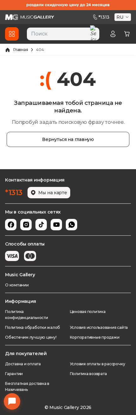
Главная (20, 49)
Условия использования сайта (99, 327)
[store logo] (29, 17)
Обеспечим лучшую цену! (31, 337)
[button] (123, 17)
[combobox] (63, 34)
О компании (17, 285)
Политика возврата (88, 373)
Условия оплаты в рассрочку (97, 363)
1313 (103, 17)
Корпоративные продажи (95, 337)
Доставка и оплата (23, 363)
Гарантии (14, 373)
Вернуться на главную (68, 139)
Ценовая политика (88, 311)
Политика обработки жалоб (32, 327)
